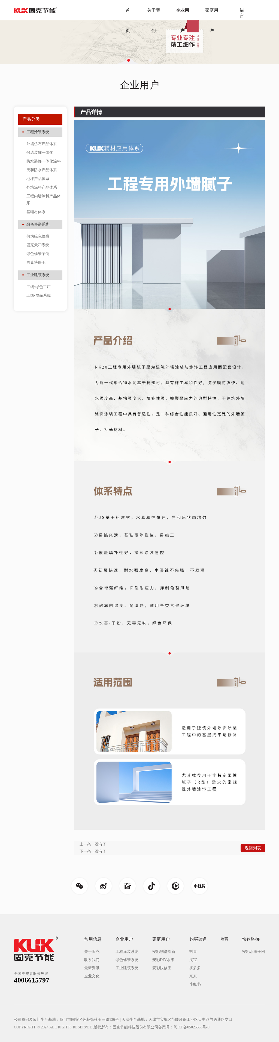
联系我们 (91, 960)
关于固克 (91, 952)
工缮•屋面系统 (38, 296)
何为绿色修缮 (37, 236)
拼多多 (195, 968)
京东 (193, 976)
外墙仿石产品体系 (41, 144)
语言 (242, 13)
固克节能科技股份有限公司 (135, 1027)
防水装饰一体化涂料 (43, 161)
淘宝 (193, 960)
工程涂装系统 (37, 132)
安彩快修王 (161, 968)
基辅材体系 (36, 212)
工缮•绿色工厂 (38, 287)
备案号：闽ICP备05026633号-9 (184, 1027)
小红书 (195, 984)
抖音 (193, 952)
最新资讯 (91, 968)
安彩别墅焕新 (163, 952)
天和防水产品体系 (41, 170)
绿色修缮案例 (37, 254)
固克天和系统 (37, 245)
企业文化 (91, 976)
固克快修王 (36, 262)
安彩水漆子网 (253, 952)
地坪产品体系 (37, 179)
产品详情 (91, 112)
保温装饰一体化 (39, 153)
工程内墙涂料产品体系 (43, 199)
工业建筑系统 (37, 275)
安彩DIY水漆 (163, 960)
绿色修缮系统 (37, 224)
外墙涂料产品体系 (41, 187)
